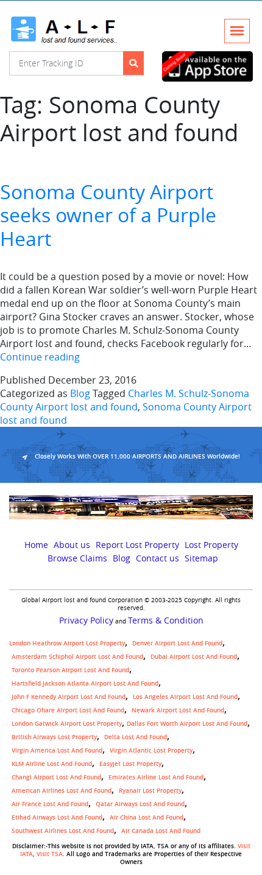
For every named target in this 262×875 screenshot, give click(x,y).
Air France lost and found (50, 804)
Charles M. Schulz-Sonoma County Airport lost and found (124, 400)
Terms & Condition (166, 620)
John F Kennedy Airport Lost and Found (69, 697)
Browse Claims (77, 558)
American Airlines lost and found (62, 791)
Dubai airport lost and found (193, 657)
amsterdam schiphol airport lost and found (77, 657)
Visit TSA (50, 854)
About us (72, 544)
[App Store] (207, 66)
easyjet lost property (130, 764)
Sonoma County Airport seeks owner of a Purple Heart (108, 214)
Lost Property (211, 544)
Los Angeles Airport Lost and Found (185, 697)
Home (36, 544)
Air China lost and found (146, 817)
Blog (80, 393)
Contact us (157, 558)
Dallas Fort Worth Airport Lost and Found (187, 724)
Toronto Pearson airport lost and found (70, 670)
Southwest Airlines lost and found (63, 831)
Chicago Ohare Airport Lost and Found (68, 710)
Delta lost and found (135, 737)
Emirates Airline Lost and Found (156, 777)
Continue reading (40, 357)
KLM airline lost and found (52, 764)
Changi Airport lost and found (56, 777)
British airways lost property (54, 737)
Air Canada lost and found (160, 831)
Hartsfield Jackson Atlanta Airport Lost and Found (85, 683)
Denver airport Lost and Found (177, 643)
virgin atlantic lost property (151, 750)
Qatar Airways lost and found (140, 804)
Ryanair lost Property (150, 791)
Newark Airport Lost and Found (178, 710)
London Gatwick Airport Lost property (67, 724)
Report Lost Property (137, 544)
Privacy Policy (86, 620)
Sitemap (201, 558)
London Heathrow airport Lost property (67, 643)
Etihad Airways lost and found (57, 817)
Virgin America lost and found (57, 750)
